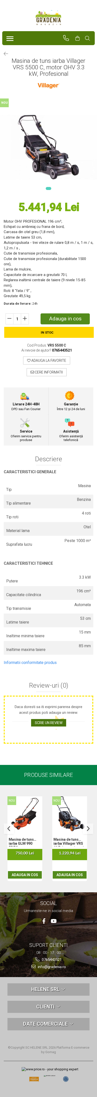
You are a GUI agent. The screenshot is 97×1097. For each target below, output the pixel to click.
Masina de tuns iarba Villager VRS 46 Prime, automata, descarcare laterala (70, 841)
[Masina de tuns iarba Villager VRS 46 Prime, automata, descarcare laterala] (69, 813)
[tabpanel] (48, 147)
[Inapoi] (3, 54)
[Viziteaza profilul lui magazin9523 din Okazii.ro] (34, 1081)
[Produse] (9, 37)
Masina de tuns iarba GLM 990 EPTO (21, 841)
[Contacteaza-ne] (68, 38)
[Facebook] (44, 921)
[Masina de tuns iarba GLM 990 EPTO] (24, 813)
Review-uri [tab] (48, 685)
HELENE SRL (46, 989)
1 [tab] (48, 188)
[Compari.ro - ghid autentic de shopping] (66, 1079)
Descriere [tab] (48, 459)
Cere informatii (48, 372)
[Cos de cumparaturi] (79, 38)
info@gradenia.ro (51, 967)
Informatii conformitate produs (30, 662)
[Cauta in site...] (90, 38)
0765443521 (51, 959)
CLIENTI (46, 1007)
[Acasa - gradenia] (48, 17)
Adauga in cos (65, 319)
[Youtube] (53, 921)
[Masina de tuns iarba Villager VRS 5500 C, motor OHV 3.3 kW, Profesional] (48, 147)
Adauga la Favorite (48, 361)
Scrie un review (48, 723)
